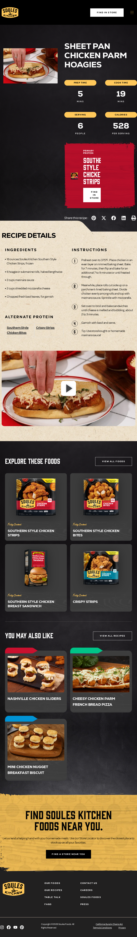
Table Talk (52, 897)
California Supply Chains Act (109, 924)
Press (84, 904)
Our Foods (52, 883)
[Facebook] (9, 927)
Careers (86, 890)
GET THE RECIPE (36, 676)
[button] (94, 218)
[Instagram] (2, 927)
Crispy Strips (45, 328)
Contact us (88, 883)
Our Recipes (53, 890)
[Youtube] (15, 927)
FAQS (48, 904)
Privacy (122, 927)
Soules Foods (90, 897)
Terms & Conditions (102, 927)
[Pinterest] (22, 927)
